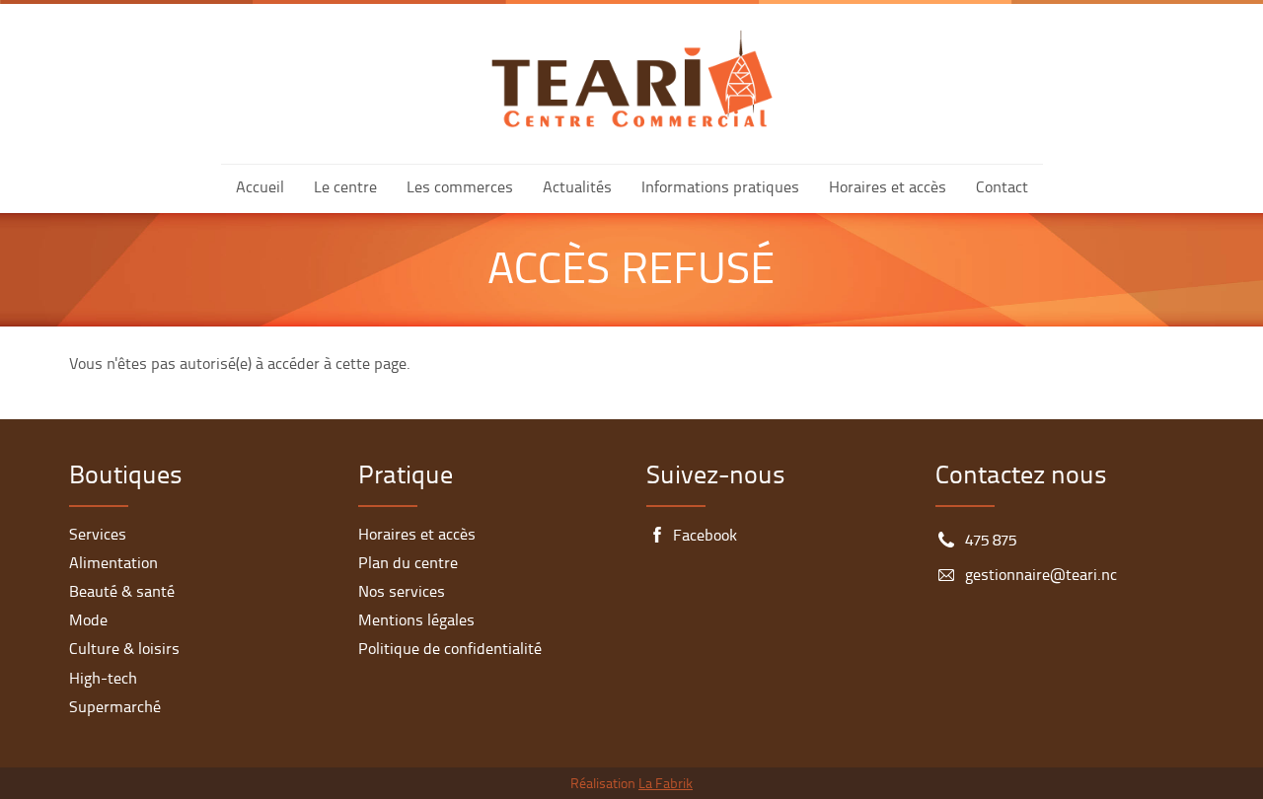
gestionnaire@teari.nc (1041, 576)
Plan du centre (408, 564)
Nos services (401, 593)
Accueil (260, 188)
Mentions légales (416, 621)
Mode (88, 621)
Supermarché (115, 708)
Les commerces (460, 188)
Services (97, 536)
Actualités (577, 188)
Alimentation (113, 564)
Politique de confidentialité (450, 650)
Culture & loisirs (124, 650)
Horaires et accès (887, 188)
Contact (1002, 188)
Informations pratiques (720, 188)
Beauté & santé (122, 593)
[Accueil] (632, 79)
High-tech (103, 680)
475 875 (990, 541)
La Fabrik (665, 784)
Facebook (705, 537)
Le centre (345, 188)
